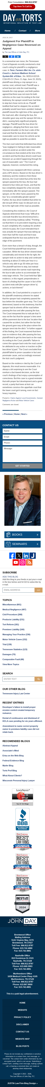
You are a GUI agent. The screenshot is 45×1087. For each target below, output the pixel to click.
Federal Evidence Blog (13, 761)
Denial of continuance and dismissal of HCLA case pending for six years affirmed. (22, 719)
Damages (9, 654)
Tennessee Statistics (14, 649)
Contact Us (22, 1032)
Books (17, 534)
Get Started (22, 466)
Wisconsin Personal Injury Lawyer (18, 781)
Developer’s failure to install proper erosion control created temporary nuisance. (19, 710)
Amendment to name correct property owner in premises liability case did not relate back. (20, 729)
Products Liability (13, 619)
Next (24, 414)
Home (7, 31)
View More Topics (10, 664)
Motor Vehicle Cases (26, 400)
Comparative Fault (13, 659)
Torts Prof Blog (9, 771)
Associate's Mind (10, 751)
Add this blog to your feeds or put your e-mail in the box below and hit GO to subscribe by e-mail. (22, 582)
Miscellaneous (11, 605)
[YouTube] (15, 562)
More (37, 31)
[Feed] (29, 562)
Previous (7, 414)
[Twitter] (19, 556)
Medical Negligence (14, 610)
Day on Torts (22, 19)
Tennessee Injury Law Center (16, 694)
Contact (22, 31)
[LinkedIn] (25, 556)
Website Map (22, 1039)
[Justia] (32, 556)
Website (22, 1010)
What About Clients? (12, 776)
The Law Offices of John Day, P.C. (22, 1076)
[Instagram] (22, 562)
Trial (7, 644)
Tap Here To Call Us (22, 6)
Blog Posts (22, 1046)
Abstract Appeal (10, 746)
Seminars (19, 544)
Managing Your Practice (16, 634)
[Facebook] (12, 556)
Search (38, 679)
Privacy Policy (22, 1017)
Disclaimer (22, 1024)
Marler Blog (7, 766)
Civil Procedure (12, 614)
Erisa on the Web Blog (13, 756)
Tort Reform (10, 624)
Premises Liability (13, 629)
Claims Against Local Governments (23, 398)
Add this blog (10, 577)
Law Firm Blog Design (21, 1083)
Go (38, 590)
